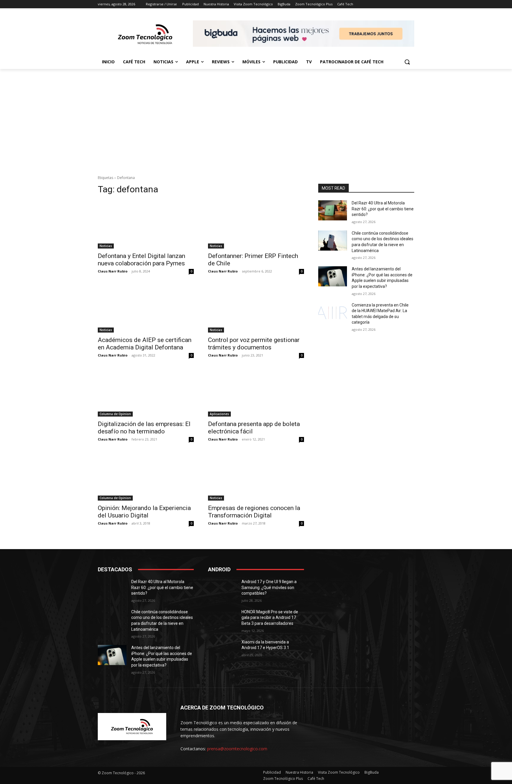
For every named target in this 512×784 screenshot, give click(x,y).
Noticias (106, 246)
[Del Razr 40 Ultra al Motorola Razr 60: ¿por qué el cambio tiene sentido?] (332, 210)
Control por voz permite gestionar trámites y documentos (254, 343)
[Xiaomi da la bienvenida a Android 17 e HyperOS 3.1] (222, 649)
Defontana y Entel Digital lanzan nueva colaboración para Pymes (141, 259)
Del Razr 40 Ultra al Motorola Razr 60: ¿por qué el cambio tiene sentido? (383, 209)
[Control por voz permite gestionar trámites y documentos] (256, 309)
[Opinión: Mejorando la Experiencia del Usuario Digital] (146, 477)
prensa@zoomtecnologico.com (237, 748)
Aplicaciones (219, 414)
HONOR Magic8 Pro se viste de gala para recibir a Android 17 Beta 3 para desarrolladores (269, 617)
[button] (407, 62)
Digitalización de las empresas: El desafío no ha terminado (144, 427)
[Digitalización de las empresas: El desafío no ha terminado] (146, 393)
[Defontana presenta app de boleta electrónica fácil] (256, 393)
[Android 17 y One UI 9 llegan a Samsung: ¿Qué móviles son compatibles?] (222, 589)
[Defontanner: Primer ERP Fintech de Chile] (256, 225)
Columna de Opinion (115, 414)
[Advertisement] (256, 124)
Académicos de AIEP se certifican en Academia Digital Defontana (144, 343)
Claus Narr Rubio (112, 271)
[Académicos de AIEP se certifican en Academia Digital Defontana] (146, 309)
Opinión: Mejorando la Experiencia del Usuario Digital (144, 511)
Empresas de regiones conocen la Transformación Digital (254, 511)
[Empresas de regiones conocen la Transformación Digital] (256, 477)
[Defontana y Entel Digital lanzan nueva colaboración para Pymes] (146, 225)
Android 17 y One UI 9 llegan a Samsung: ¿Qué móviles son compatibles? (269, 587)
